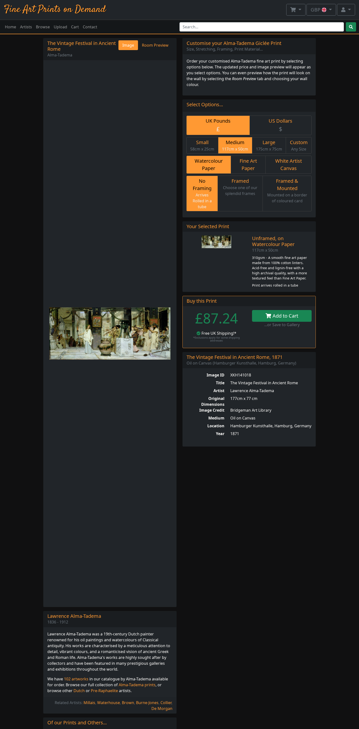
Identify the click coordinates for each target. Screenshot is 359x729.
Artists (26, 27)
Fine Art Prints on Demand (55, 10)
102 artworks (76, 679)
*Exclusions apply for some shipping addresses (216, 339)
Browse (43, 27)
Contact (90, 27)
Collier (165, 702)
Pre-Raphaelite (104, 690)
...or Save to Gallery (282, 324)
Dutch (79, 690)
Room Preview (155, 45)
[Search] (351, 27)
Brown (128, 702)
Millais (89, 702)
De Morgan (161, 708)
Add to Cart (284, 315)
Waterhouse (108, 702)
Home (10, 27)
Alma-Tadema (59, 55)
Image (128, 45)
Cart (75, 27)
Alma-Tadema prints (137, 684)
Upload (60, 27)
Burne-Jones (147, 702)
